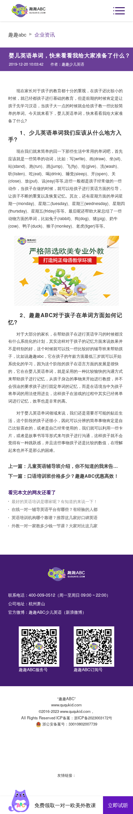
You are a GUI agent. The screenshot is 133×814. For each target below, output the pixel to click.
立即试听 (118, 805)
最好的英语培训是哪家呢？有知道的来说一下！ (55, 501)
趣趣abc (17, 34)
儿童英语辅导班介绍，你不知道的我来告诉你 (74, 466)
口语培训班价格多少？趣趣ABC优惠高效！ (73, 476)
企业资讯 (44, 34)
